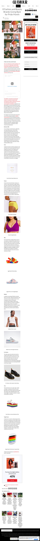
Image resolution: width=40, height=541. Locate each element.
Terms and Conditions (32, 530)
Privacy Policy (37, 530)
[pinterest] (12, 489)
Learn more (30, 538)
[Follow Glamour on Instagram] (29, 10)
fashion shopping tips (11, 484)
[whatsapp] (14, 489)
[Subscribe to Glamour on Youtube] (32, 10)
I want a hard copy (31, 51)
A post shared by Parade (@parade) (12, 96)
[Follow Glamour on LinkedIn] (25, 10)
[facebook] (9, 489)
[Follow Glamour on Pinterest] (36, 10)
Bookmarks (20, 530)
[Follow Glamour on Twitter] (31, 10)
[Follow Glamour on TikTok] (34, 10)
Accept (35, 539)
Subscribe (12, 480)
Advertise (23, 530)
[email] (16, 489)
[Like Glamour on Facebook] (27, 10)
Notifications (16, 530)
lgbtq (6, 484)
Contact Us (28, 530)
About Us (25, 530)
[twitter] (11, 489)
